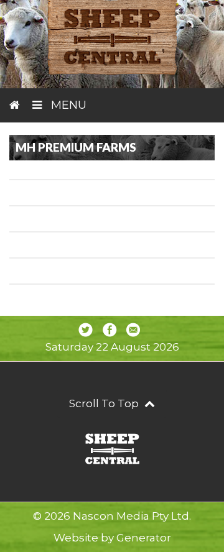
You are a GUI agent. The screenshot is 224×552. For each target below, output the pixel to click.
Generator (143, 537)
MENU (67, 105)
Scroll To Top (105, 403)
